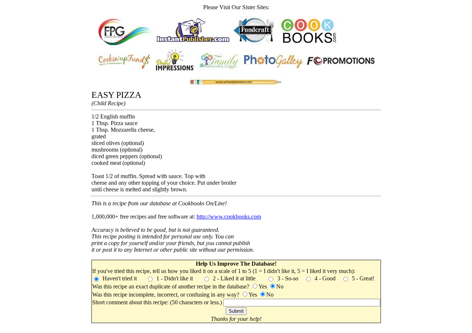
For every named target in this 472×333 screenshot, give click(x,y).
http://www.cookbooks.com (229, 216)
